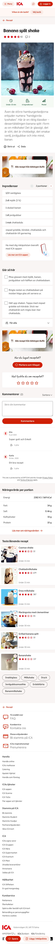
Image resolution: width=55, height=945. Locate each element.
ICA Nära (6, 849)
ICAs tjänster (8, 784)
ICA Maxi (6, 861)
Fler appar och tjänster (12, 801)
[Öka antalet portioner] (51, 186)
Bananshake (25, 655)
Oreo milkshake (26, 590)
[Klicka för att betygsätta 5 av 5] (36, 383)
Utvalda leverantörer (11, 864)
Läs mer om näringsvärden (25, 530)
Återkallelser (7, 904)
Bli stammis (7, 813)
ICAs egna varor (9, 841)
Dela (23, 146)
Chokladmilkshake (28, 569)
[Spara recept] (15, 548)
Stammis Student (9, 817)
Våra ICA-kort (8, 829)
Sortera (46, 395)
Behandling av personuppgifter (15, 912)
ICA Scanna (7, 793)
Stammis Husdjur (9, 821)
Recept (9, 20)
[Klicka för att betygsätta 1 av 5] (18, 383)
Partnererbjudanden (11, 825)
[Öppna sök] (33, 4)
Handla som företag (11, 777)
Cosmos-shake (26, 547)
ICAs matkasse (8, 765)
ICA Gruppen (7, 845)
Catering (6, 769)
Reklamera (7, 900)
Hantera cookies (9, 916)
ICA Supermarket (9, 853)
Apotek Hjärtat (8, 773)
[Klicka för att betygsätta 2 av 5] (23, 383)
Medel (44, 105)
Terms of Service (26, 480)
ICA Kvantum (8, 857)
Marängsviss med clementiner (34, 612)
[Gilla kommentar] (11, 445)
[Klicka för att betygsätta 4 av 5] (32, 383)
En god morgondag (10, 888)
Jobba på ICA (8, 872)
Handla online (8, 761)
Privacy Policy (47, 478)
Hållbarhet (7, 879)
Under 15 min (11, 105)
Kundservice (8, 895)
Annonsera (7, 868)
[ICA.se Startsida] (20, 4)
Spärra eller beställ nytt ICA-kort (16, 908)
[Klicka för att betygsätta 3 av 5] (27, 383)
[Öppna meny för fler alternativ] (15, 553)
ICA (4, 836)
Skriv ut (11, 146)
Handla (6, 756)
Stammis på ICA (10, 808)
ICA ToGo (6, 797)
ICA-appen (7, 789)
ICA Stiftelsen (8, 884)
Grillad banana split (28, 634)
